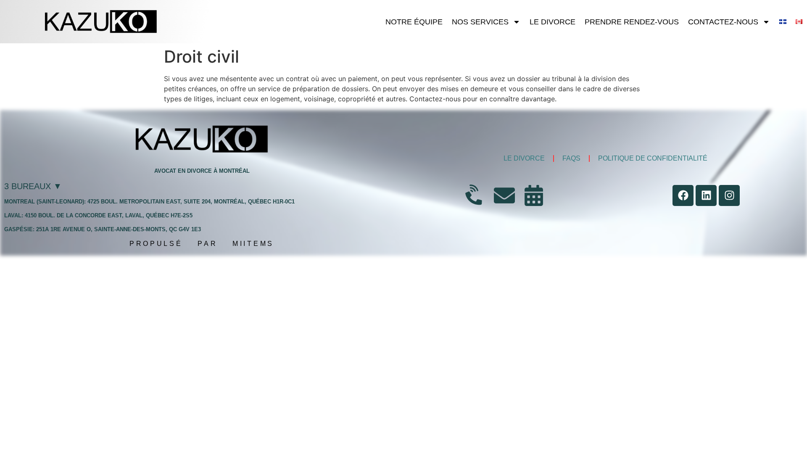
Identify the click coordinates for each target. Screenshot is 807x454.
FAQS (571, 158)
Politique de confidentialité (652, 158)
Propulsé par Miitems (201, 243)
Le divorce (524, 158)
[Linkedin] (706, 195)
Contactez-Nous (723, 22)
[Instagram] (729, 195)
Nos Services (480, 22)
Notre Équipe (414, 22)
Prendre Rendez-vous (632, 22)
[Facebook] (683, 195)
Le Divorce (552, 22)
